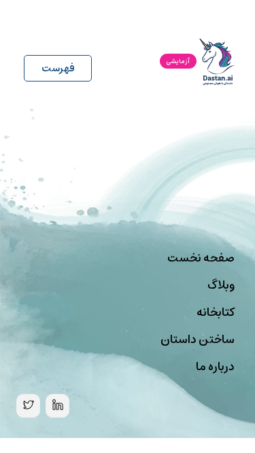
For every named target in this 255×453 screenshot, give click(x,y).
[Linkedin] (57, 406)
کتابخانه (216, 312)
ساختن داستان (197, 339)
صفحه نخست (201, 258)
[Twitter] (28, 406)
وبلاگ (221, 285)
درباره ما (215, 367)
